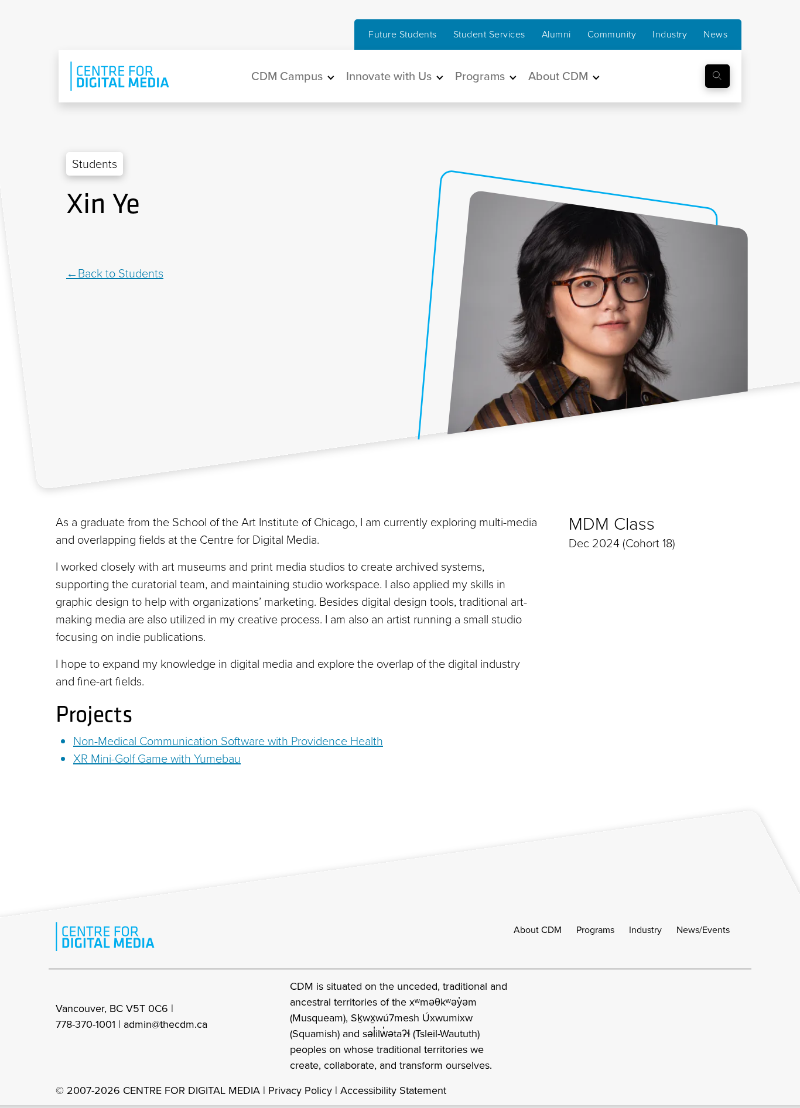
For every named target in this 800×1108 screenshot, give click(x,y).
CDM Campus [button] (287, 76)
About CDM (538, 930)
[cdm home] (111, 76)
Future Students (402, 34)
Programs (595, 930)
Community (612, 34)
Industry (669, 34)
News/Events (703, 930)
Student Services (489, 34)
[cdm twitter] (710, 1026)
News (715, 34)
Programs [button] (480, 76)
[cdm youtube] (736, 1026)
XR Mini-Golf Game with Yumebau (157, 758)
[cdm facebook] (684, 1026)
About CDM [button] (558, 76)
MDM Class (612, 523)
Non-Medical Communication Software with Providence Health (228, 741)
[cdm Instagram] (659, 1026)
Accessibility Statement (393, 1090)
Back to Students (120, 273)
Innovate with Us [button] (389, 76)
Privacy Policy (300, 1090)
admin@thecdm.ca (165, 1024)
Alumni (556, 34)
